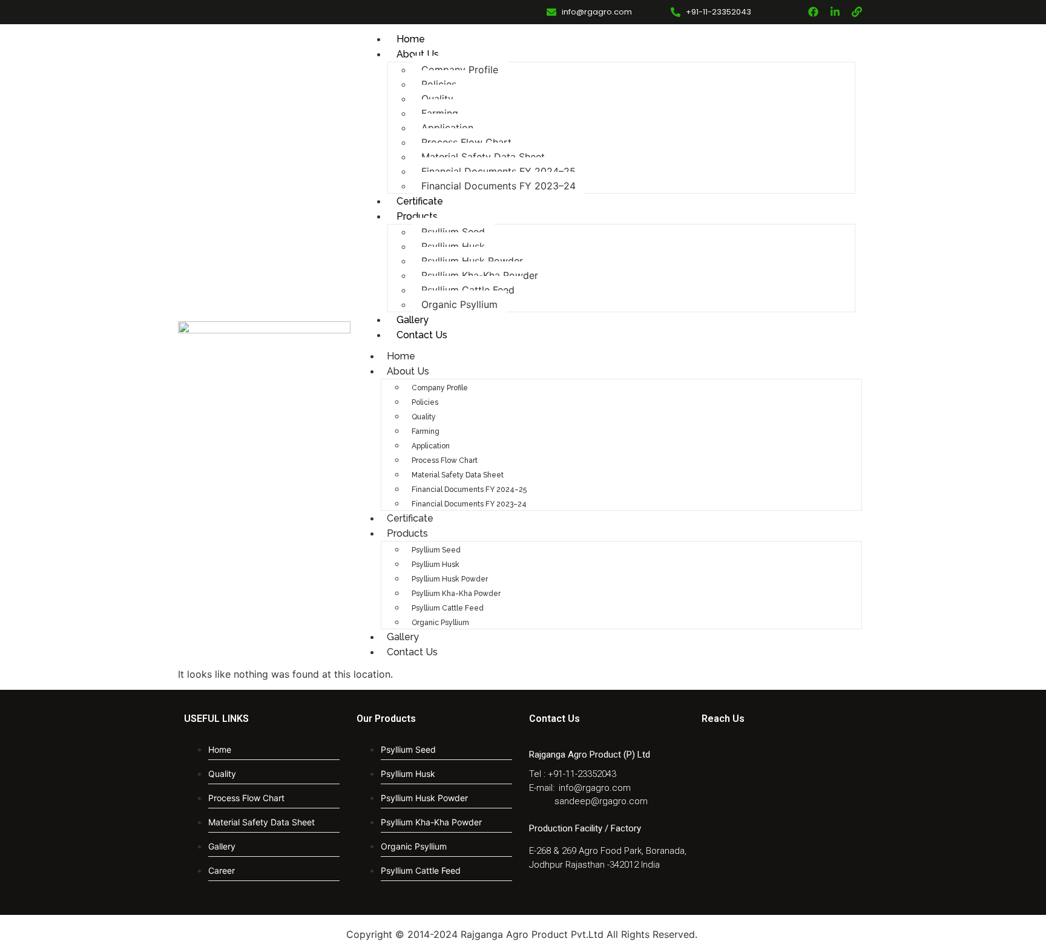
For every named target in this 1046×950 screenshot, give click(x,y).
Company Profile (459, 70)
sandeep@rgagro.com (601, 801)
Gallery (412, 320)
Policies (438, 84)
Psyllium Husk (453, 246)
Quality (437, 99)
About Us (417, 54)
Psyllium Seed (453, 232)
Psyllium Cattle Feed (468, 290)
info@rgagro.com (595, 787)
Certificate (419, 201)
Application (447, 128)
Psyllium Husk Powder (472, 261)
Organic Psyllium (459, 304)
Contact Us (421, 335)
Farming (439, 113)
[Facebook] (813, 12)
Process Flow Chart (466, 142)
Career (221, 870)
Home (410, 39)
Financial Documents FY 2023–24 (498, 186)
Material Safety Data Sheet (483, 157)
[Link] (857, 12)
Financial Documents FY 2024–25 (498, 171)
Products (417, 216)
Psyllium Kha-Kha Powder (479, 275)
